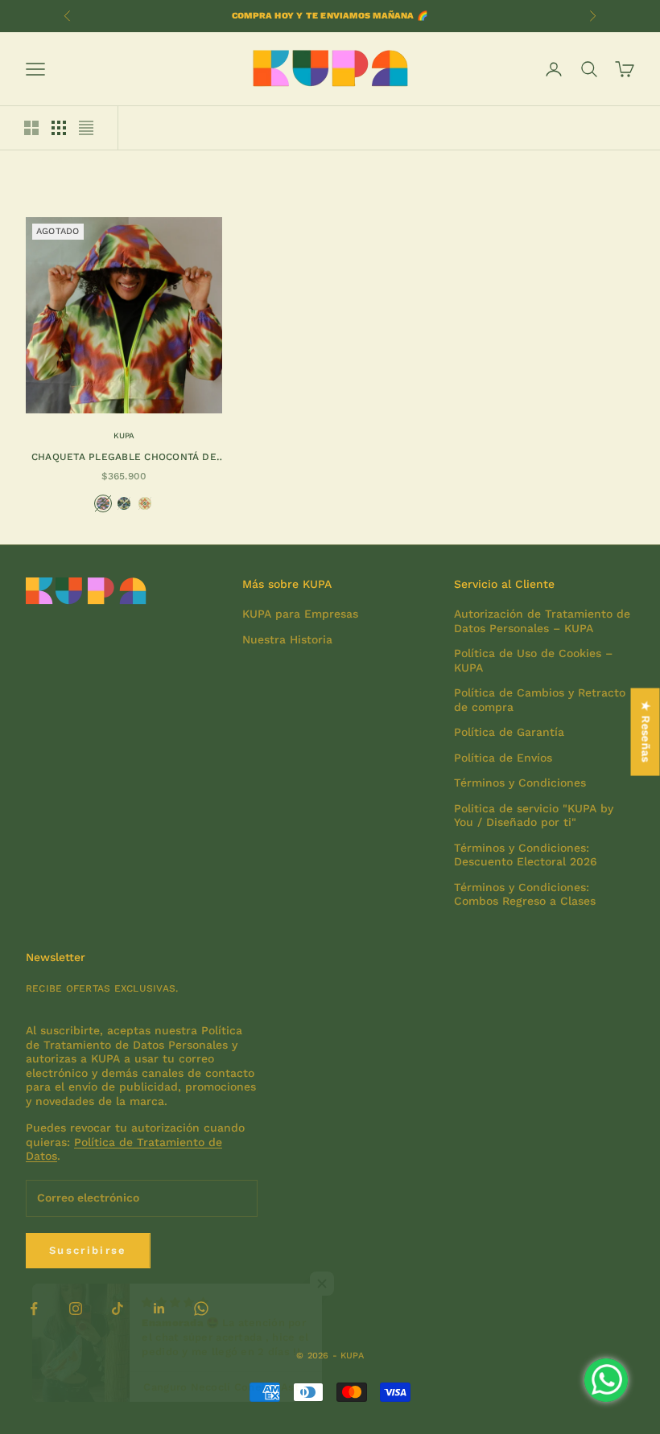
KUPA (124, 435)
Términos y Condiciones (520, 782)
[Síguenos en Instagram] (76, 1308)
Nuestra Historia (287, 639)
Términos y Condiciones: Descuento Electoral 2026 (525, 855)
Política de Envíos (503, 757)
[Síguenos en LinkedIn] (159, 1308)
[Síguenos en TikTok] (117, 1308)
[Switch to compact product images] (86, 128)
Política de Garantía (509, 731)
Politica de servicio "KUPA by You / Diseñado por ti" (533, 815)
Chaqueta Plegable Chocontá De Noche (124, 458)
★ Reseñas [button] (646, 731)
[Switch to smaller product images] (59, 128)
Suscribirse (88, 1250)
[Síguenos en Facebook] (34, 1308)
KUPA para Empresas (300, 613)
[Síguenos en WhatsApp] (201, 1308)
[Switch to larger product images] (31, 128)
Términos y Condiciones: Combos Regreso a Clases (525, 894)
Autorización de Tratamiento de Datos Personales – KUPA (542, 621)
